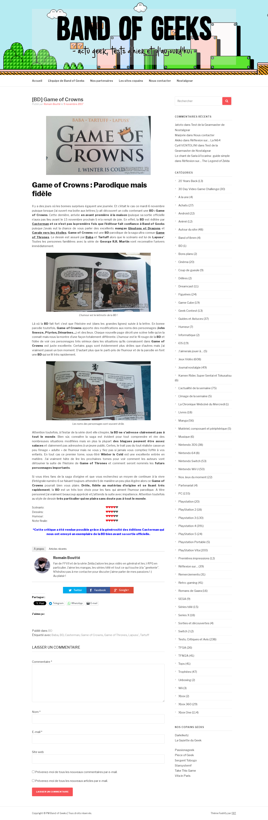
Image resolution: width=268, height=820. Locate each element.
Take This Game (185, 770)
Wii (180, 688)
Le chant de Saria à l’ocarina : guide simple (202, 156)
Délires (183, 278)
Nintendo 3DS (187, 445)
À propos (39, 548)
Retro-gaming (187, 583)
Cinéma (183, 262)
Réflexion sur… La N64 (205, 140)
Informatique (187, 335)
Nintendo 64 (186, 453)
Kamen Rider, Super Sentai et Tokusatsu (205, 375)
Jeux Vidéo (185, 359)
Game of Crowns (92, 635)
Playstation (186, 501)
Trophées (184, 672)
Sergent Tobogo (186, 760)
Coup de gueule (188, 270)
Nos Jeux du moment (192, 477)
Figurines (184, 294)
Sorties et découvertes (193, 623)
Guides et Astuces (190, 319)
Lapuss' (133, 635)
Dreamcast (185, 286)
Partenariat (185, 485)
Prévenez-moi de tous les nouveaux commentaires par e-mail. (76, 772)
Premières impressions (193, 558)
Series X (183, 615)
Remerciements (189, 574)
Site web (38, 752)
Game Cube (186, 302)
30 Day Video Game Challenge (198, 189)
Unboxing (184, 680)
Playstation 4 (187, 526)
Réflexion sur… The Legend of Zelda (206, 161)
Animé (182, 221)
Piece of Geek (184, 755)
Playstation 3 (187, 518)
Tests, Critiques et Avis (193, 639)
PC (180, 493)
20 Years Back (188, 181)
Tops (181, 664)
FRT (234, 813)
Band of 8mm (187, 238)
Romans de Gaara (190, 591)
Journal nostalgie (189, 367)
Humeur (183, 327)
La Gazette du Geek (188, 740)
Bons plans (185, 254)
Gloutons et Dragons (144, 228)
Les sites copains (131, 80)
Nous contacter (160, 80)
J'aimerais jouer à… (190, 351)
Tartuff (144, 635)
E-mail (37, 732)
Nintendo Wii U (188, 469)
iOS (180, 343)
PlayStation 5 (187, 534)
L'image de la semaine (193, 396)
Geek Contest (187, 311)
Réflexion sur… (188, 566)
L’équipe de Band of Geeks (66, 80)
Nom (36, 712)
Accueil (37, 80)
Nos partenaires (101, 80)
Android (183, 213)
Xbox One (184, 712)
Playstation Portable (192, 542)
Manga (183, 420)
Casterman (40, 224)
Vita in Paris (183, 776)
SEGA (182, 599)
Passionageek (184, 750)
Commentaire (42, 662)
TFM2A (183, 655)
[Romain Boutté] (42, 572)
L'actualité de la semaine (194, 388)
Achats (183, 205)
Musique (184, 436)
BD (50, 630)
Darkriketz (182, 735)
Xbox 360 (184, 704)
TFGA (182, 647)
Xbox (181, 696)
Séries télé (185, 607)
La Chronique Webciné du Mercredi (201, 404)
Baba (54, 635)
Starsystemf (183, 765)
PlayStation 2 (187, 509)
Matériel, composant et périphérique (202, 428)
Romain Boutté (52, 104)
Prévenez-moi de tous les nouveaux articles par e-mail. (71, 781)
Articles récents (58, 548)
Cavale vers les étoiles (49, 232)
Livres (182, 412)
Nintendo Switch (189, 461)
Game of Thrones (115, 635)
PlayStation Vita (189, 550)
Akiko (178, 140)
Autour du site (187, 229)
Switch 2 (184, 631)
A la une (183, 197)
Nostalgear (185, 80)
